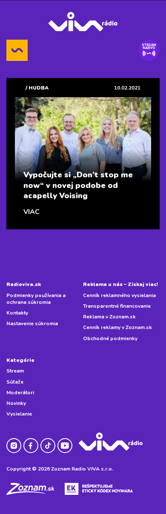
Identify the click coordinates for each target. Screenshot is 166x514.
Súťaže (14, 381)
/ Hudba (37, 87)
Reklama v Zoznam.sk (109, 316)
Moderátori (20, 392)
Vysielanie (19, 413)
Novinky (16, 403)
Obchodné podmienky (110, 338)
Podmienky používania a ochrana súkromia (36, 299)
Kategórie (20, 360)
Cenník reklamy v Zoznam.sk (117, 327)
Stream (15, 370)
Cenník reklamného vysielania (119, 295)
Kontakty (17, 312)
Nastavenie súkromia (32, 323)
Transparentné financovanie (117, 306)
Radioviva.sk (23, 284)
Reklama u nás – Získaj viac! (120, 284)
